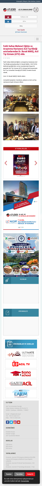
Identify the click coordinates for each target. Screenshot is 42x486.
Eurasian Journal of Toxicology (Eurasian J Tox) (20, 467)
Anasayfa (19, 1)
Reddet (9, 474)
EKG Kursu (9, 448)
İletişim (25, 1)
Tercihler (19, 474)
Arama (38, 1)
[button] (6, 164)
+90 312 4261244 (15, 418)
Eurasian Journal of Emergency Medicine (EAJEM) (20, 457)
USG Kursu (9, 444)
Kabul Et (30, 474)
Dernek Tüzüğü (10, 433)
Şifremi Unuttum (21, 32)
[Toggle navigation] (37, 39)
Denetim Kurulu (10, 432)
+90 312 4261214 (14, 416)
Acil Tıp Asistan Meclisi (13, 435)
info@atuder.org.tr (15, 414)
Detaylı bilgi (25, 481)
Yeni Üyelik (21, 30)
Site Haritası (31, 1)
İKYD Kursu (9, 446)
